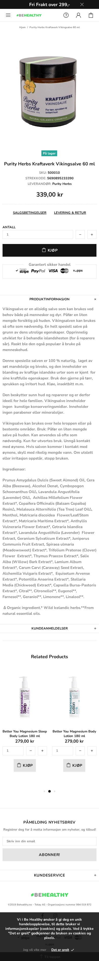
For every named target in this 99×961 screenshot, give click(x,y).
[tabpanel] (25, 726)
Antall (9, 227)
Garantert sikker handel (50, 264)
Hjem (22, 27)
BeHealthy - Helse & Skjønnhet (36, 15)
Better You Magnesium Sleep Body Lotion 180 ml (25, 733)
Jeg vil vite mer (34, 950)
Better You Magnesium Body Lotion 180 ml (74, 733)
